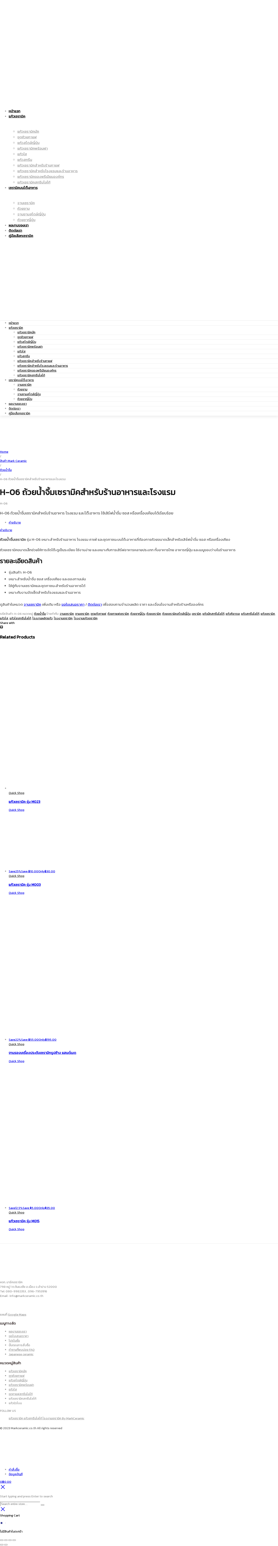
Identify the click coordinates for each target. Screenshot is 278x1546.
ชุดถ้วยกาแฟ (25, 337)
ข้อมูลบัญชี (16, 1474)
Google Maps (17, 1314)
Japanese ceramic (21, 1354)
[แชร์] (10, 1540)
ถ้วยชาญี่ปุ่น (24, 399)
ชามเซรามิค (82, 614)
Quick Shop (16, 793)
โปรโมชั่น (14, 1340)
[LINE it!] (1, 627)
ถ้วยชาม (22, 389)
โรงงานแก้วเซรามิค (86, 618)
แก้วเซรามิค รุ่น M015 (24, 1221)
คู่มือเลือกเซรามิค (19, 413)
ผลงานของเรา (18, 404)
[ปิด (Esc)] (14, 1540)
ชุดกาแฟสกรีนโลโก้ (21, 1394)
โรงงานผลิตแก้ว (42, 618)
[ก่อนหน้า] (1, 1544)
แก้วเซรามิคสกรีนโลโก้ (31, 375)
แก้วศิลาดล (233, 614)
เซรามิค (196, 614)
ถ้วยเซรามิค (153, 614)
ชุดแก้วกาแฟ (98, 614)
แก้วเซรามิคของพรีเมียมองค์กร (36, 370)
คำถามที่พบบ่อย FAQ (22, 1350)
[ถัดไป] (6, 1544)
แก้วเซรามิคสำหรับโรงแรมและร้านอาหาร (42, 366)
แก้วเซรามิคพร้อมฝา (30, 346)
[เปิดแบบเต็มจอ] (6, 1540)
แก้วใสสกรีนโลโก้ (20, 618)
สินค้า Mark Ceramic (13, 461)
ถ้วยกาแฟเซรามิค (118, 614)
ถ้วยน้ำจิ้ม (6, 470)
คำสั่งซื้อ (14, 1469)
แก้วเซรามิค (16, 328)
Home (4, 452)
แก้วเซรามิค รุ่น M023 (24, 801)
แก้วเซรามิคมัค (26, 332)
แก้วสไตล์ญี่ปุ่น (26, 342)
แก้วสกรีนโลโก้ (250, 614)
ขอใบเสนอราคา (72, 604)
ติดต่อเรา (14, 408)
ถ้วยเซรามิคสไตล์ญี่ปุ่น (176, 614)
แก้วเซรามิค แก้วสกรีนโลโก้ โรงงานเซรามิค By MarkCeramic (46, 1418)
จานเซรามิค (24, 384)
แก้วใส (21, 351)
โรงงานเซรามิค (63, 618)
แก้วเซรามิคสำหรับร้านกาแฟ (34, 361)
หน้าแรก (14, 323)
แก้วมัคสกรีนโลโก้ (213, 614)
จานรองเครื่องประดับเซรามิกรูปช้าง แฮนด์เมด (42, 1052)
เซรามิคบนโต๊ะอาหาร (21, 380)
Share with (7, 623)
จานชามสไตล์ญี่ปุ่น (29, 394)
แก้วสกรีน (23, 356)
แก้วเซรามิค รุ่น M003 (25, 884)
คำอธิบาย (15, 522)
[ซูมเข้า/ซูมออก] (1, 1540)
